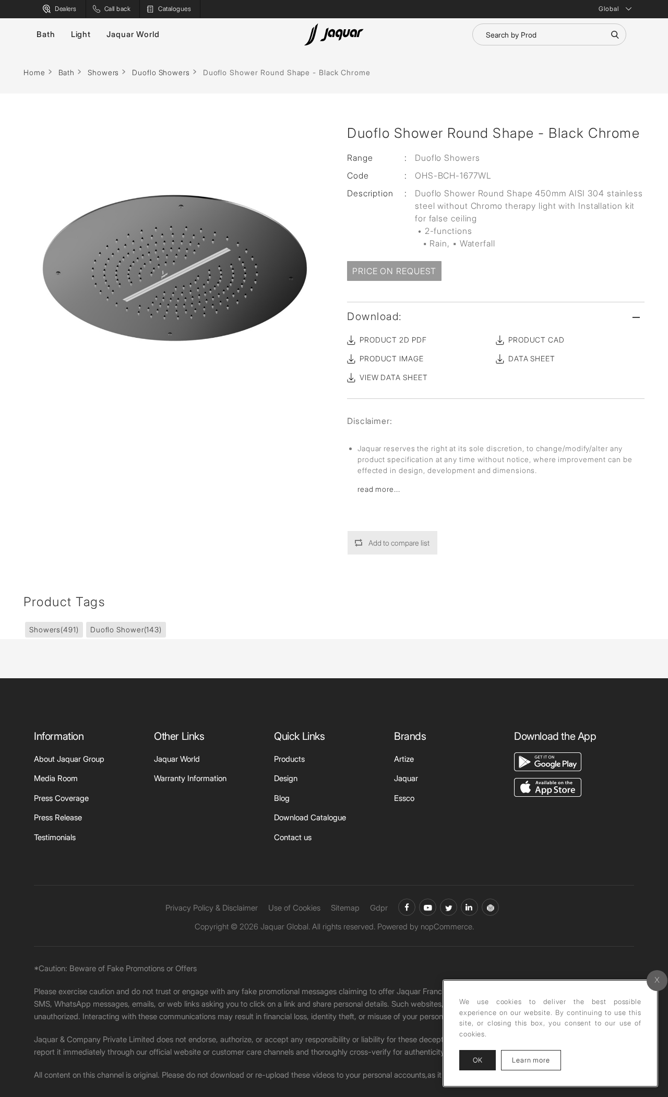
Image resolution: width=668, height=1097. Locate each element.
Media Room (56, 778)
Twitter (448, 907)
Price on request (394, 271)
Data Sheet (531, 358)
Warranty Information (190, 778)
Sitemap (345, 908)
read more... (378, 489)
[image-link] (547, 761)
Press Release (58, 817)
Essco (404, 798)
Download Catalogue (310, 817)
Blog (282, 798)
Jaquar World (133, 34)
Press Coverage (61, 798)
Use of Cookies (294, 908)
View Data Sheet (394, 377)
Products (289, 759)
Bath (46, 34)
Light (81, 34)
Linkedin (469, 907)
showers (54, 629)
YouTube (427, 907)
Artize (404, 759)
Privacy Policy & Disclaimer (211, 908)
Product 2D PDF (393, 339)
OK (477, 1060)
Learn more (536, 1059)
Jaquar (406, 778)
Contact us (293, 837)
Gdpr (379, 908)
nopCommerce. (447, 926)
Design (285, 778)
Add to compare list (399, 542)
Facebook (406, 907)
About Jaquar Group (69, 759)
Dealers (66, 9)
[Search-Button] (615, 34)
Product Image (392, 358)
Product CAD (536, 339)
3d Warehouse (490, 907)
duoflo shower (126, 629)
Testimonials (55, 837)
